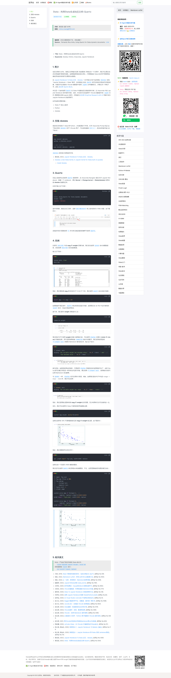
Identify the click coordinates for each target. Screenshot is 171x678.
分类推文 (43, 2)
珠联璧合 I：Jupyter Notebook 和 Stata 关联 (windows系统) (89, 632)
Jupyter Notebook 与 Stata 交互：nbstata (69, 80)
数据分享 (121, 288)
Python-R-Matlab (124, 170)
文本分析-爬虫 (123, 179)
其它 (120, 157)
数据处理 (121, 245)
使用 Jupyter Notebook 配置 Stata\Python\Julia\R (80, 595)
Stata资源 (122, 183)
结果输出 (121, 232)
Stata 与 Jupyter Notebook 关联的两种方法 (78, 592)
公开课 (121, 284)
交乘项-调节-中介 (124, 192)
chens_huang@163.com (67, 29)
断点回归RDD (123, 210)
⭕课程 (49, 2)
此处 (129, 44)
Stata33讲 (122, 148)
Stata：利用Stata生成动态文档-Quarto (77, 641)
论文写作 (121, 280)
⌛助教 (81, 2)
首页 (38, 2)
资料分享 (60, 666)
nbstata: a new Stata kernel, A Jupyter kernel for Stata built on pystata (79, 160)
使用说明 (134, 81)
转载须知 (67, 666)
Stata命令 (122, 271)
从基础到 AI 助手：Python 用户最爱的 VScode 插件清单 (82, 616)
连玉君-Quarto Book (65, 87)
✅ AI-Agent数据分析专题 (62, 2)
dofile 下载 (130, 129)
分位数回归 (122, 144)
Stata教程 (122, 258)
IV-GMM (121, 218)
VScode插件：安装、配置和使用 (74, 610)
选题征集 (120, 44)
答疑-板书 (122, 267)
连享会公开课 (124, 39)
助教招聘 (132, 39)
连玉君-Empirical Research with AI (91, 95)
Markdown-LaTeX (136, 10)
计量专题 (121, 253)
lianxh (125, 81)
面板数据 (121, 223)
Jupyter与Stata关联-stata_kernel (75, 583)
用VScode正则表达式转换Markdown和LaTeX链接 (80, 621)
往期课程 (121, 249)
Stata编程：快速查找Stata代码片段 (75, 607)
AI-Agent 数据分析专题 (127, 23)
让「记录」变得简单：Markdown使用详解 (76, 580)
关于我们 (74, 666)
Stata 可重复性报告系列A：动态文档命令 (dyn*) (78, 574)
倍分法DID (122, 214)
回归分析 (121, 227)
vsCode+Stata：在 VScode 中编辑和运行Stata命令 (81, 624)
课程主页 (123, 31)
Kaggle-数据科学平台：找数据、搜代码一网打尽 (79, 601)
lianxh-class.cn (134, 78)
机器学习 (121, 153)
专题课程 (121, 293)
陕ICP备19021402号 (89, 675)
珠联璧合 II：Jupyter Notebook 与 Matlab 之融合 (85, 627)
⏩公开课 (75, 2)
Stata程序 (122, 236)
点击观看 (123, 129)
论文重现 (121, 275)
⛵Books (88, 2)
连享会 (31, 2)
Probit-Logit (123, 188)
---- (138, 129)
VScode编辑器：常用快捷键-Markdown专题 (78, 589)
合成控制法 (122, 201)
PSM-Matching (123, 205)
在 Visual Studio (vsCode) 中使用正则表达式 (79, 598)
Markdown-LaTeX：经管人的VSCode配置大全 (78, 577)
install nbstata (62, 163)
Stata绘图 (122, 240)
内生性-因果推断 (124, 197)
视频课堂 (53, 666)
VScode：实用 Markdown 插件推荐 (76, 613)
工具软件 (121, 162)
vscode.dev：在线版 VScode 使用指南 (77, 604)
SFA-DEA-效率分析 (125, 140)
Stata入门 (122, 262)
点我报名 (132, 31)
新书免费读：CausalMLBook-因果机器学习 (78, 586)
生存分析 (121, 175)
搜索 (139, 2)
